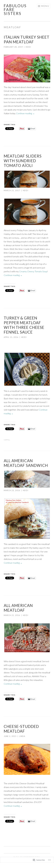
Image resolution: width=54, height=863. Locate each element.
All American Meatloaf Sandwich (26, 463)
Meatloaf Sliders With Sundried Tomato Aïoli (23, 161)
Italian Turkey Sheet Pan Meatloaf (26, 39)
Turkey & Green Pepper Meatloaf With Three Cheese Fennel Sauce (24, 325)
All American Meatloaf (18, 607)
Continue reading (25, 113)
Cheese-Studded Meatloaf (21, 728)
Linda (22, 736)
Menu (45, 6)
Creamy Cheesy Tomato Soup (33, 271)
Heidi (28, 47)
